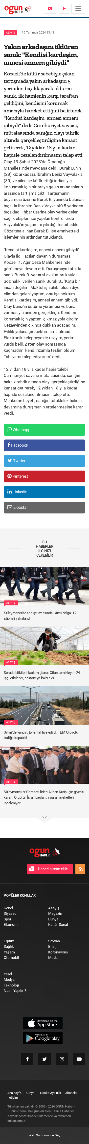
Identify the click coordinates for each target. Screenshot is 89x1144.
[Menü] (78, 9)
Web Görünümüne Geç (44, 1135)
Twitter (18, 460)
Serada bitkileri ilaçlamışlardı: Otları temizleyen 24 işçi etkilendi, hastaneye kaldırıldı (42, 675)
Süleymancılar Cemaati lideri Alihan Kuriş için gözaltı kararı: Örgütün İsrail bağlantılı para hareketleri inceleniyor (44, 797)
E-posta (19, 507)
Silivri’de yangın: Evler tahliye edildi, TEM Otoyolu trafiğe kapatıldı (41, 735)
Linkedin (19, 492)
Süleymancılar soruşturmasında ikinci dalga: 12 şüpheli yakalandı (40, 616)
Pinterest (20, 476)
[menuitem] (50, 9)
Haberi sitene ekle (52, 869)
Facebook (19, 445)
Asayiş (10, 32)
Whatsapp (21, 429)
